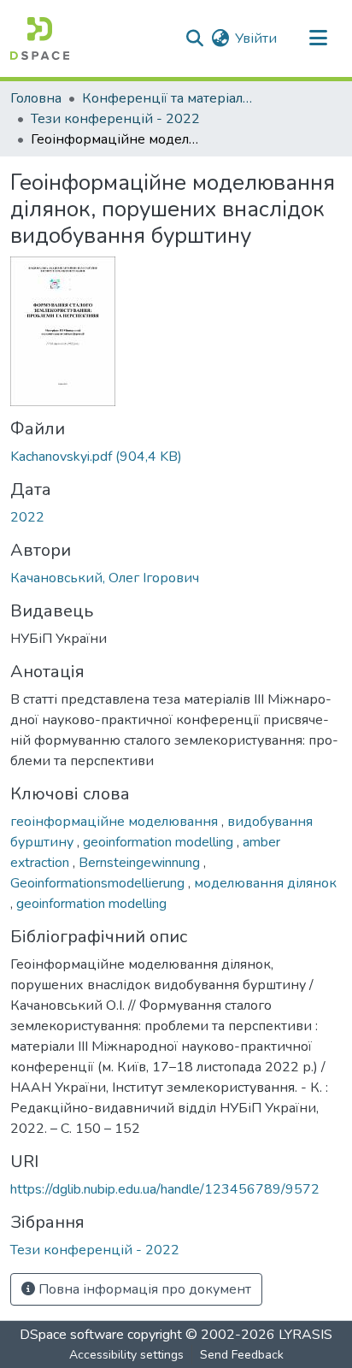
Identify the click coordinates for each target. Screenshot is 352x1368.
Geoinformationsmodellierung (99, 883)
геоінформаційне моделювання (115, 821)
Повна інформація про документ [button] (143, 1289)
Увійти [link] (256, 38)
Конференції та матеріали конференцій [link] (167, 98)
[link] (176, 456)
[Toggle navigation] (318, 38)
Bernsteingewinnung (141, 862)
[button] (39, 38)
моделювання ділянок (265, 883)
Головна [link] (36, 98)
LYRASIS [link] (305, 1334)
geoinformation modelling (160, 842)
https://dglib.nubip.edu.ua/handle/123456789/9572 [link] (165, 1189)
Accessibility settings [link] (126, 1355)
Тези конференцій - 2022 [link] (115, 118)
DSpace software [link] (72, 1334)
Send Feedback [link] (242, 1355)
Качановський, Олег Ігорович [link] (104, 578)
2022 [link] (27, 517)
